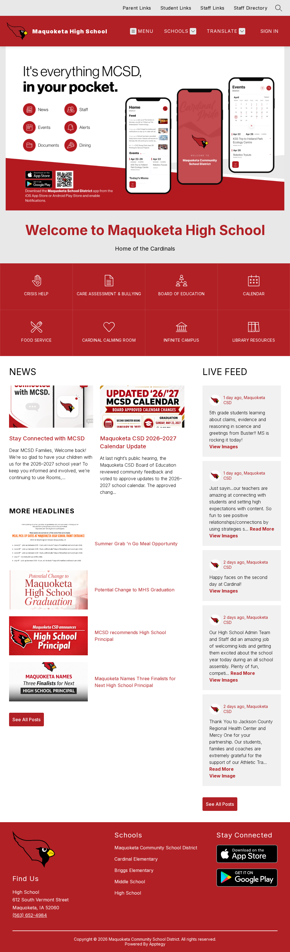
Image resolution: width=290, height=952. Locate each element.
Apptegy (157, 944)
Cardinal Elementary (136, 859)
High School (127, 893)
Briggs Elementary (133, 870)
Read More (262, 529)
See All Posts (26, 719)
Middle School (129, 881)
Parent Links (137, 8)
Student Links (175, 8)
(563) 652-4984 (29, 915)
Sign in (269, 31)
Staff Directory (251, 8)
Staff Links (212, 8)
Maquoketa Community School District (155, 847)
